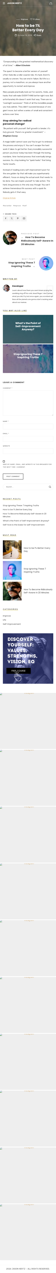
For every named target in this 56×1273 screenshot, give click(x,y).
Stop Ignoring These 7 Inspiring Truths (28, 263)
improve (17, 205)
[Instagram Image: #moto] (28, 948)
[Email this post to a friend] (24, 218)
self (25, 205)
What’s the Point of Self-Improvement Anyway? (28, 326)
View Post (28, 334)
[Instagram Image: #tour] (28, 1119)
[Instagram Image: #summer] (28, 1175)
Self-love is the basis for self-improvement (24, 524)
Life (4, 620)
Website (6, 446)
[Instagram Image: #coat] (28, 1062)
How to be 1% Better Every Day (17, 509)
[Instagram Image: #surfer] (28, 1005)
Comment (7, 388)
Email (6, 433)
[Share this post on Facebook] (6, 218)
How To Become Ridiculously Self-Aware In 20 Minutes (28, 239)
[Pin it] (18, 218)
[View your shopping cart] (50, 3)
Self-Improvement (12, 624)
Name (6, 421)
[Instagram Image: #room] (28, 891)
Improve (24, 19)
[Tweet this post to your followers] (12, 218)
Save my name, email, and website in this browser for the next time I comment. (27, 466)
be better (8, 205)
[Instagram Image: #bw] (28, 778)
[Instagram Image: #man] (28, 721)
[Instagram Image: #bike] (28, 1232)
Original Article (9, 198)
